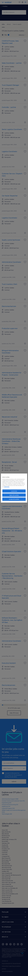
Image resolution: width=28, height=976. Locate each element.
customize (14, 491)
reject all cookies (14, 495)
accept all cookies (14, 499)
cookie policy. (6, 486)
